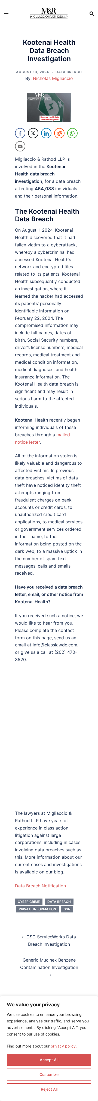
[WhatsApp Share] (72, 133)
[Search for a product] (92, 13)
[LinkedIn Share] (46, 133)
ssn (67, 909)
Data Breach (69, 72)
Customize (49, 1074)
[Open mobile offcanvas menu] (6, 13)
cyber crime (29, 902)
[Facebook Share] (20, 133)
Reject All (49, 1089)
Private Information (37, 909)
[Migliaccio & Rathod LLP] (48, 13)
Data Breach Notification (40, 885)
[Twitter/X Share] (33, 133)
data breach (59, 902)
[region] (49, 1048)
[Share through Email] (20, 146)
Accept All (49, 1059)
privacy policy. (64, 1046)
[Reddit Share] (59, 133)
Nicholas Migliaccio (53, 78)
